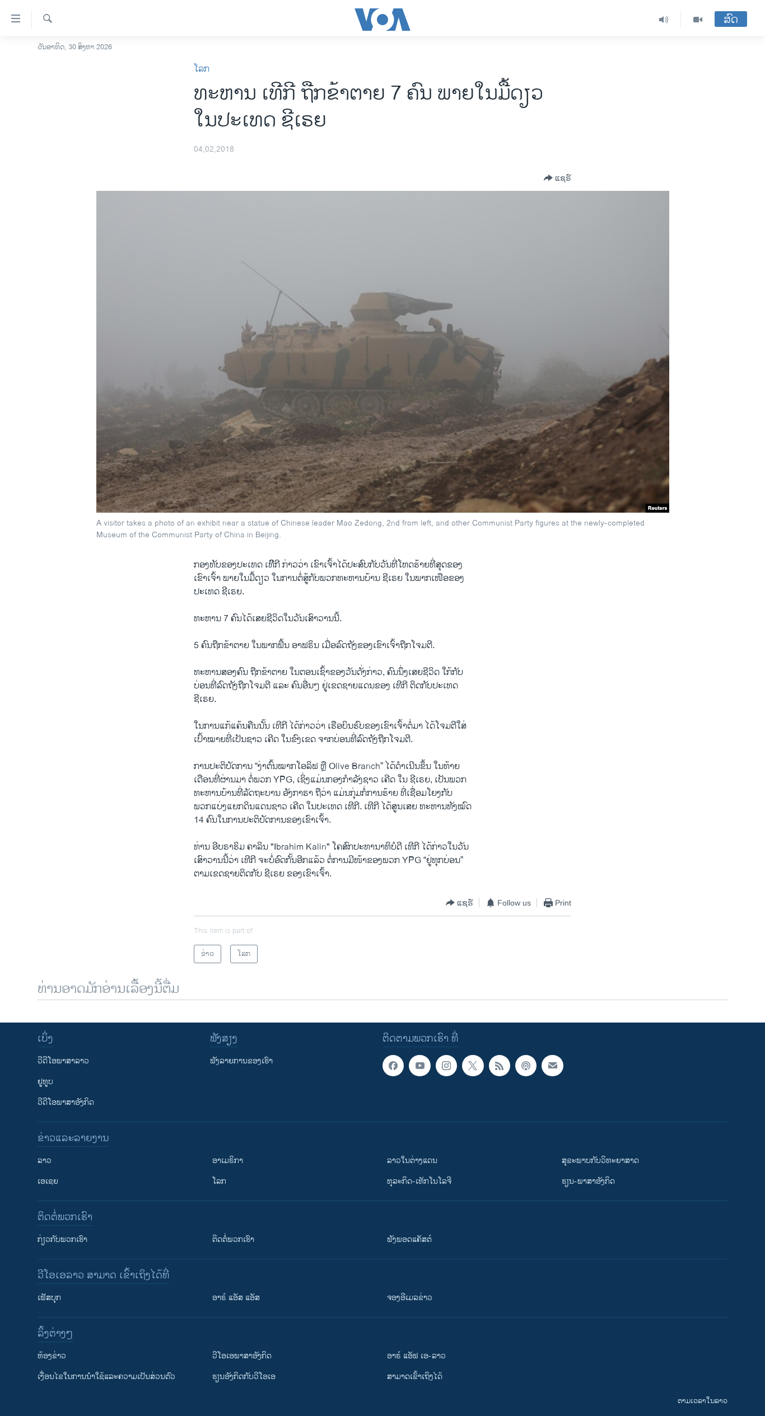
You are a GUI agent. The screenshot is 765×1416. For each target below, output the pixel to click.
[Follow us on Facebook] (393, 1065)
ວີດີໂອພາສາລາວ (63, 1061)
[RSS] (499, 1065)
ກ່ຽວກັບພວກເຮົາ (62, 1239)
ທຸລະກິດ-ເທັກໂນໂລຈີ (419, 1181)
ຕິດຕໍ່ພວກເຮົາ (233, 1239)
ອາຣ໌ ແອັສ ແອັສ (236, 1298)
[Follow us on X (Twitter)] (472, 1065)
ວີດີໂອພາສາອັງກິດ (66, 1102)
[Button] (557, 178)
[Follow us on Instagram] (446, 1065)
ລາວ (45, 1160)
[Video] (698, 19)
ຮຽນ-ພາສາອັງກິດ (588, 1181)
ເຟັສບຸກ (49, 1298)
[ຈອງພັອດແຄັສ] (552, 1065)
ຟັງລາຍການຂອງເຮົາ (241, 1061)
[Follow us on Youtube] (419, 1065)
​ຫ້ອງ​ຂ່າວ (52, 1356)
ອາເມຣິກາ (227, 1160)
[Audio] (664, 19)
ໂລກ (201, 69)
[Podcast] (526, 1065)
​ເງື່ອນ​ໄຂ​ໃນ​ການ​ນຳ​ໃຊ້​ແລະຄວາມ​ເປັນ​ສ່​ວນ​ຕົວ (106, 1376)
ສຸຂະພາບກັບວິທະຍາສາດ (600, 1160)
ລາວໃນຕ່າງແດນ (412, 1160)
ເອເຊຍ (48, 1181)
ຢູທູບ (45, 1081)
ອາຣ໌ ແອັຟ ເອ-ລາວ (416, 1356)
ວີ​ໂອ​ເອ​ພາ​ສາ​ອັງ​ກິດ (242, 1356)
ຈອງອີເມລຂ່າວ (409, 1298)
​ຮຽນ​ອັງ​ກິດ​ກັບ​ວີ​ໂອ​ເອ (244, 1376)
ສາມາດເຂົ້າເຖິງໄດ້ (414, 1376)
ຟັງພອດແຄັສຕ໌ (409, 1239)
